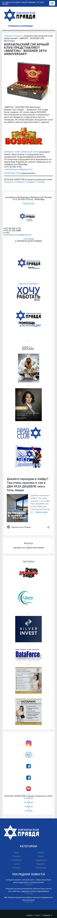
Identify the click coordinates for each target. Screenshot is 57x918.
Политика (16, 856)
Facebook (8, 182)
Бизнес (41, 856)
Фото (38, 915)
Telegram (30, 182)
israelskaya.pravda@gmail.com (18, 169)
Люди (16, 852)
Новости (18, 36)
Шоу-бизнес (16, 860)
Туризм (16, 864)
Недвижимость (41, 860)
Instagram (19, 182)
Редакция (46, 915)
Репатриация (41, 868)
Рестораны (16, 868)
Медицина (41, 864)
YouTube (41, 182)
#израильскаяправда (20, 26)
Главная (8, 36)
